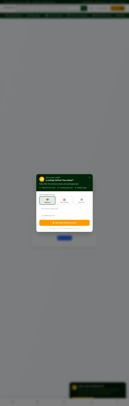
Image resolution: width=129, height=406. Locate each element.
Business (81, 200)
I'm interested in (46, 195)
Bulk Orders (64, 200)
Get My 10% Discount (66, 222)
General (47, 200)
